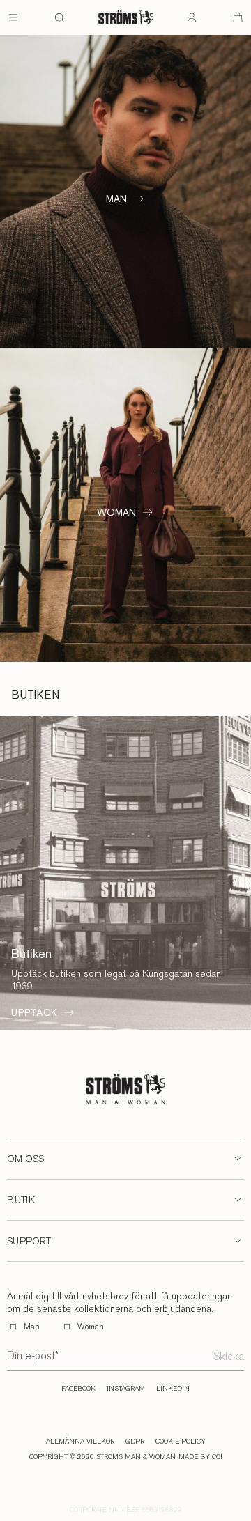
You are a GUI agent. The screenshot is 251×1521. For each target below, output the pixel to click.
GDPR (135, 1441)
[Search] (59, 17)
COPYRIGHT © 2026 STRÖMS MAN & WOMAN (102, 1457)
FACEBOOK (78, 1388)
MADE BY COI (200, 1457)
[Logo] (125, 17)
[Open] (13, 17)
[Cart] (237, 17)
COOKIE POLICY (180, 1441)
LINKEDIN (173, 1388)
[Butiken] (125, 873)
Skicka (228, 1356)
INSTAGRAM (126, 1388)
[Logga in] (191, 17)
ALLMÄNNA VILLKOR (80, 1441)
